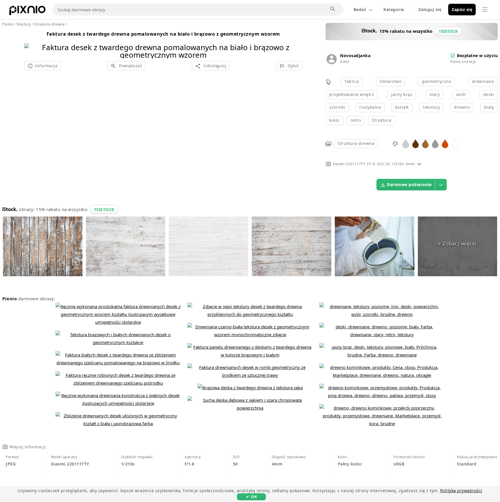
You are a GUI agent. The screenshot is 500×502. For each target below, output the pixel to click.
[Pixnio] (27, 11)
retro (356, 120)
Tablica (351, 81)
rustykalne (370, 107)
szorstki (337, 107)
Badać (360, 9)
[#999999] (435, 143)
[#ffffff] (455, 143)
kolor (334, 120)
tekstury (431, 107)
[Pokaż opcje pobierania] (441, 184)
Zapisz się (462, 9)
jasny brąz (401, 94)
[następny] (295, 43)
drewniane (483, 81)
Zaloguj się (430, 9)
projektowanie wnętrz (351, 94)
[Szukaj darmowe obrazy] (333, 9)
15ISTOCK (104, 209)
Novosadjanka (355, 55)
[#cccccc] (405, 143)
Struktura (381, 120)
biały (489, 107)
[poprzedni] (30, 43)
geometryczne (436, 81)
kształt (402, 107)
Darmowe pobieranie (409, 184)
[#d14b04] (445, 143)
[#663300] (415, 143)
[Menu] (485, 9)
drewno (462, 107)
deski (488, 94)
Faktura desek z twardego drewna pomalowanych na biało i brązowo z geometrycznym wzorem (163, 34)
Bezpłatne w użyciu (477, 55)
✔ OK (251, 496)
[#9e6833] (425, 143)
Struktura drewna (356, 143)
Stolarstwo (390, 81)
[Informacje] (419, 163)
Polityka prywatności (461, 490)
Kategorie (393, 9)
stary (434, 94)
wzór (461, 94)
